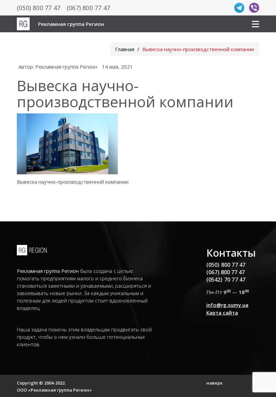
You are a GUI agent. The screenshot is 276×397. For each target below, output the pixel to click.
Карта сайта (222, 312)
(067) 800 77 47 (88, 8)
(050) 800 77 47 (38, 8)
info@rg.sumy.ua (227, 304)
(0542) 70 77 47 (226, 279)
